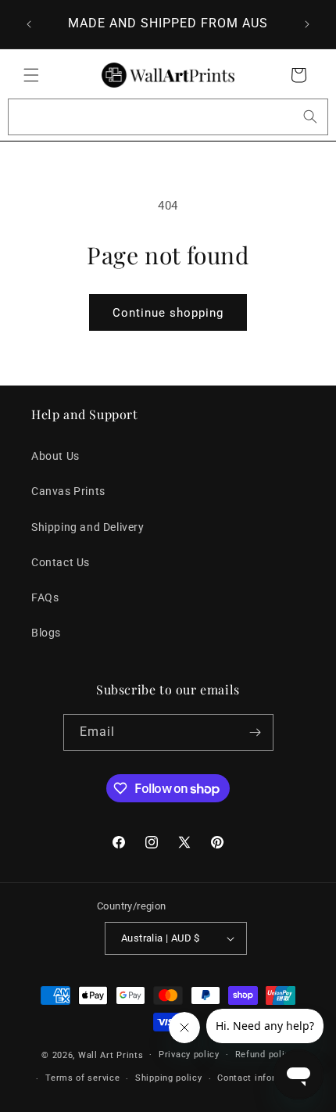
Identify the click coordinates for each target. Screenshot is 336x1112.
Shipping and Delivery (88, 527)
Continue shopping (168, 313)
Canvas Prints (68, 491)
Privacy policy (189, 1054)
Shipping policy (168, 1078)
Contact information (261, 1078)
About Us (55, 456)
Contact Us (60, 562)
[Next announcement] (307, 24)
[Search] (310, 116)
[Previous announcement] (29, 24)
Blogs (46, 632)
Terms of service (82, 1078)
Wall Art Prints (111, 1054)
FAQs (45, 597)
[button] (31, 75)
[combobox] (168, 117)
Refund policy (265, 1054)
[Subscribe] (255, 732)
